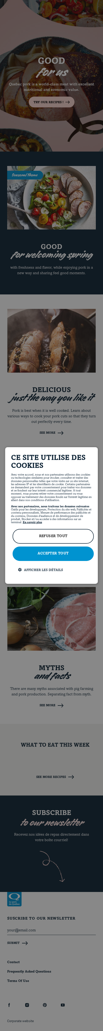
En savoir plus (32, 522)
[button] (55, 570)
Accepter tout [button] (53, 553)
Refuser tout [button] (53, 536)
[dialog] (51, 515)
